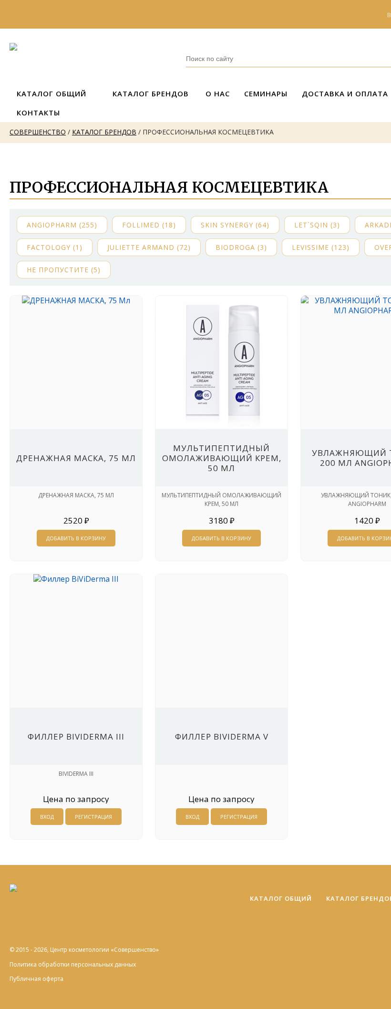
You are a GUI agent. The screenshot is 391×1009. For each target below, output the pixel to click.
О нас (218, 93)
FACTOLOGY (54, 247)
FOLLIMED (149, 224)
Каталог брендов (151, 93)
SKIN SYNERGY (235, 224)
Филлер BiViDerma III (76, 736)
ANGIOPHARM (62, 224)
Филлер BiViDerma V (221, 736)
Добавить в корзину (76, 538)
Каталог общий (51, 93)
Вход (47, 816)
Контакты (38, 112)
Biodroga (241, 247)
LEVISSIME (321, 247)
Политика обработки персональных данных (73, 964)
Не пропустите (64, 269)
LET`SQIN (317, 224)
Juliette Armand (149, 247)
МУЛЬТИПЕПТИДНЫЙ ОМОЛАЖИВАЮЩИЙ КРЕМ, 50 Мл (221, 458)
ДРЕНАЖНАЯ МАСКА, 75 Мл (76, 458)
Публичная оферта (36, 979)
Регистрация (93, 816)
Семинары (266, 93)
